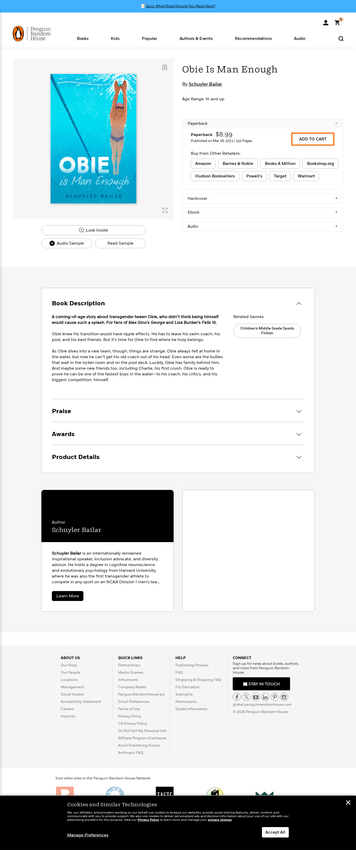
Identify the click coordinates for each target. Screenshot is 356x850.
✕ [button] (348, 803)
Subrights (184, 694)
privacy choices (220, 820)
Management (72, 687)
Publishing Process (191, 665)
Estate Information (191, 708)
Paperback (262, 123)
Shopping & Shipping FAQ (198, 679)
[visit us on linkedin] (265, 697)
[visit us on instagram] (284, 697)
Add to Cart (313, 139)
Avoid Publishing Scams (139, 745)
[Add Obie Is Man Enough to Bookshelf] (165, 67)
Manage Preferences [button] (87, 835)
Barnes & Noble (238, 163)
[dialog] (178, 823)
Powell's (254, 176)
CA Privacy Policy (132, 723)
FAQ (179, 672)
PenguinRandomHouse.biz (141, 694)
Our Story (69, 665)
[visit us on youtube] (256, 697)
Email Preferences (133, 701)
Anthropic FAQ (130, 752)
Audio (262, 226)
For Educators (187, 687)
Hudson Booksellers (215, 176)
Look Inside (96, 230)
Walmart (306, 176)
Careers (67, 708)
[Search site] (341, 38)
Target (280, 176)
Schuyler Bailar (205, 84)
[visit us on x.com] (246, 697)
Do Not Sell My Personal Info (142, 730)
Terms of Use (129, 708)
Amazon (203, 163)
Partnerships (129, 665)
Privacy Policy (129, 716)
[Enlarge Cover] (165, 210)
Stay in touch (263, 684)
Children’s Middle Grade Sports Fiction (267, 331)
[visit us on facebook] (237, 697)
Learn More (69, 597)
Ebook (262, 212)
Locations (69, 679)
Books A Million (280, 163)
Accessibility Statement (81, 701)
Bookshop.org (320, 163)
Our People (70, 672)
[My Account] (325, 21)
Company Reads (132, 687)
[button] (83, 38)
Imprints (68, 716)
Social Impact (72, 694)
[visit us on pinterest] (275, 697)
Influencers (128, 679)
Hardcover (262, 198)
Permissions (186, 701)
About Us (70, 657)
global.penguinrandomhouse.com (262, 704)
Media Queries (130, 672)
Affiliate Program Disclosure (142, 738)
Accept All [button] (275, 832)
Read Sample (120, 243)
